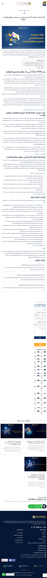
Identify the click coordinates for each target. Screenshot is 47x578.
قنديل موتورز (34, 356)
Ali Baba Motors (34, 399)
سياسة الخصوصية (19, 540)
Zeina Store (34, 370)
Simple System (34, 387)
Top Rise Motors (40, 399)
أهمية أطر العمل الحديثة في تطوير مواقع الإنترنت (34, 65)
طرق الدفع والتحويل (18, 535)
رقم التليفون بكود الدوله (41, 312)
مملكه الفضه (34, 366)
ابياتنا (35, 373)
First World (34, 408)
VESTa (34, 359)
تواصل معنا (20, 533)
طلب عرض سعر (25, 3)
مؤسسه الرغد (40, 366)
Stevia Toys (41, 408)
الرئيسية (43, 532)
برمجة (23, 13)
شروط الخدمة (20, 537)
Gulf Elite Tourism (40, 363)
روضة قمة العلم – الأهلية (41, 389)
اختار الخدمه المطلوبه (42, 321)
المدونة (43, 541)
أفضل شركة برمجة (39, 66)
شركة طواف (34, 352)
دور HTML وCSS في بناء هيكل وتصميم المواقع (34, 62)
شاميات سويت (34, 381)
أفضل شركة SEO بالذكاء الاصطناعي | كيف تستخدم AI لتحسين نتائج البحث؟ (13, 443)
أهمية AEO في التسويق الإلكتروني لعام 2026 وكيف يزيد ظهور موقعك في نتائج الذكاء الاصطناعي (36, 476)
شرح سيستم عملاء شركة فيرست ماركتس (36, 543)
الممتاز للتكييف (34, 403)
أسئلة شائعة (40, 68)
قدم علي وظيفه (41, 539)
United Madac (34, 394)
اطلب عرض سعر (19, 542)
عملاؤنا (44, 536)
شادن (35, 411)
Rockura (34, 375)
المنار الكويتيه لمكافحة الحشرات (40, 382)
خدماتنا (44, 534)
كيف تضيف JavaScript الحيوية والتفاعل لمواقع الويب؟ (33, 63)
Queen (40, 369)
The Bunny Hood (41, 377)
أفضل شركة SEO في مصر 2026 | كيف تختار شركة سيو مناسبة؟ (36, 442)
